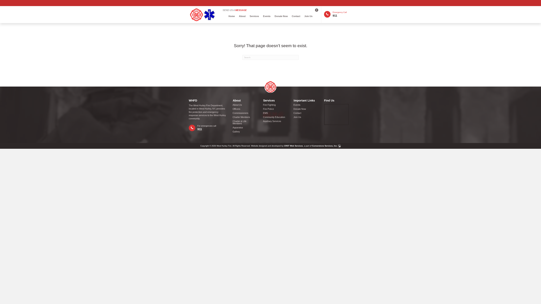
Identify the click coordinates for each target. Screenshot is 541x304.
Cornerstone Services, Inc (324, 146)
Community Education (274, 117)
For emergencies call (206, 126)
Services (254, 16)
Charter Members (241, 117)
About (242, 16)
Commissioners (240, 113)
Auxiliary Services (272, 121)
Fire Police (268, 109)
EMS (265, 113)
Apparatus (238, 128)
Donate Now (281, 16)
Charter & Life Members (239, 122)
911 (335, 15)
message (241, 10)
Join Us (308, 16)
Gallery (236, 132)
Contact (296, 16)
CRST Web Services (293, 146)
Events (266, 16)
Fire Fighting (269, 105)
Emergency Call (340, 12)
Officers (236, 109)
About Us (237, 105)
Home (232, 16)
